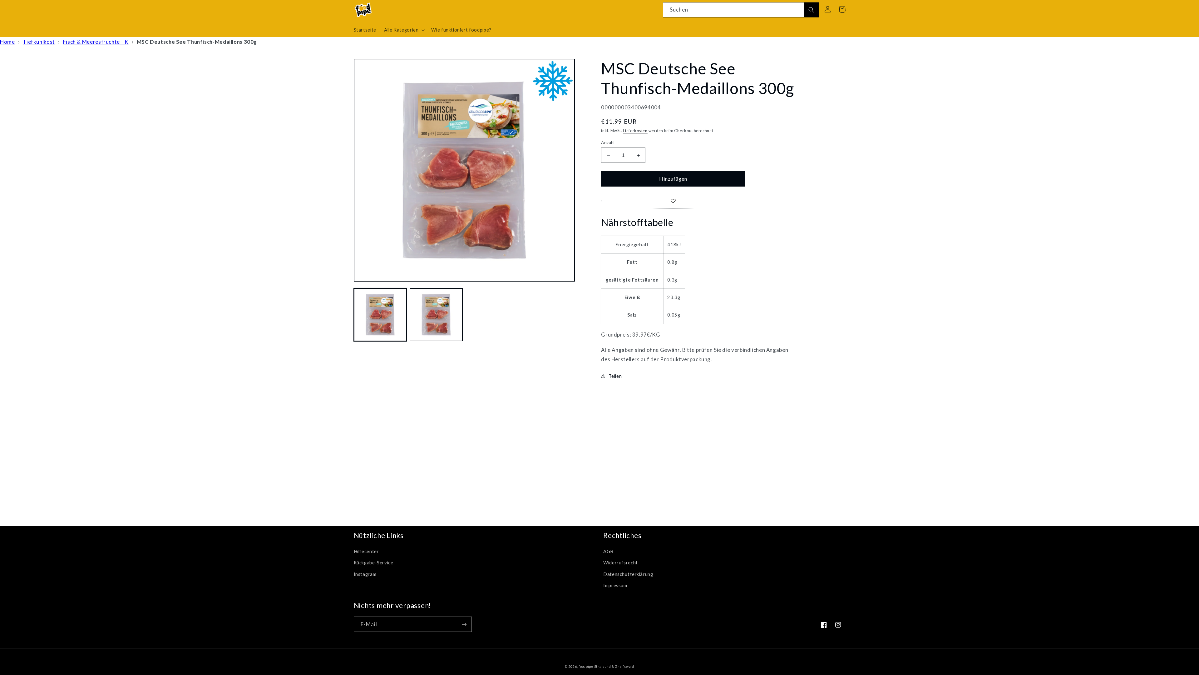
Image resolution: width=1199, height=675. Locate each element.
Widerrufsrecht (620, 562)
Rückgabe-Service (373, 562)
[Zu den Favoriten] (673, 200)
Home (7, 41)
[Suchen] (811, 10)
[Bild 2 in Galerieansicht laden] (436, 314)
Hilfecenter (366, 551)
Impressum (615, 585)
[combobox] (741, 9)
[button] (403, 30)
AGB (608, 551)
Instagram (365, 574)
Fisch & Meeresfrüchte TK (96, 41)
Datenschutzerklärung (628, 574)
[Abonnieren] (464, 624)
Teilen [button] (615, 376)
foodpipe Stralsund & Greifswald (606, 666)
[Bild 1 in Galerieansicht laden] (380, 314)
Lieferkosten (635, 130)
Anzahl (608, 142)
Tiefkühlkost (39, 41)
